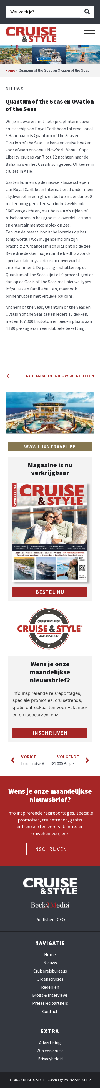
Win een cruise (50, 1050)
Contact (50, 1011)
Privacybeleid (50, 1058)
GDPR (86, 1080)
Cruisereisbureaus (50, 971)
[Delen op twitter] (7, 357)
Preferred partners (50, 1003)
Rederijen (50, 987)
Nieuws (50, 962)
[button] (89, 33)
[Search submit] (87, 12)
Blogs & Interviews (50, 995)
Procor (74, 1080)
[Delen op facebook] (7, 350)
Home (10, 70)
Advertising (50, 1042)
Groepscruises (50, 979)
